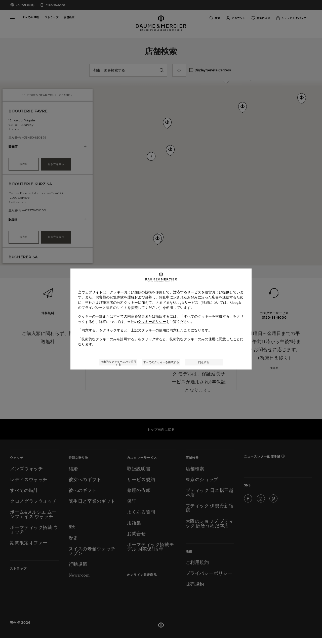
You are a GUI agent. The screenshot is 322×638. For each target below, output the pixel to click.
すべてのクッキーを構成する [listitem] (161, 362)
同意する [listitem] (203, 362)
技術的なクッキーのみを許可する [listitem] (118, 362)
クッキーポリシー (152, 322)
